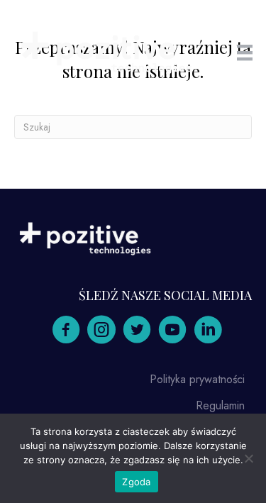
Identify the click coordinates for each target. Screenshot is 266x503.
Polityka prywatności (197, 379)
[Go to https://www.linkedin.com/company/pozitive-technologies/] (208, 331)
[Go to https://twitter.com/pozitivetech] (137, 331)
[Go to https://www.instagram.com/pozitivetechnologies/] (101, 331)
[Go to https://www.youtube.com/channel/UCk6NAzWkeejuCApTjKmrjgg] (172, 331)
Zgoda (136, 481)
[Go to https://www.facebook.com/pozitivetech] (66, 331)
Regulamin (220, 405)
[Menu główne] (244, 53)
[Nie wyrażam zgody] (248, 458)
